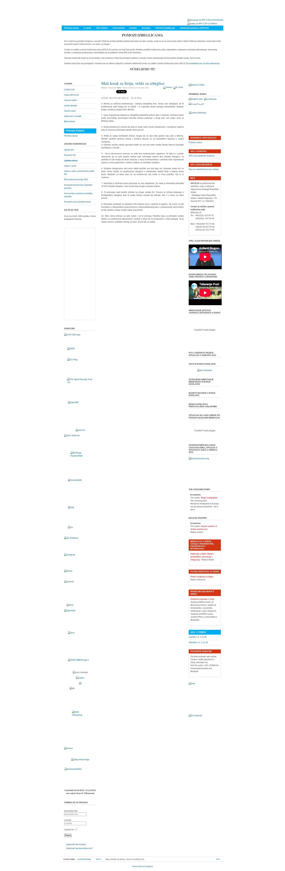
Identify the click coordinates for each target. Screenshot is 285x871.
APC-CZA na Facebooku (212, 20)
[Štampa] (168, 87)
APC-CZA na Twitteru (207, 23)
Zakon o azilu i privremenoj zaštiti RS (79, 172)
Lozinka (67, 820)
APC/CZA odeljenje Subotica (201, 156)
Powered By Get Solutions (142, 866)
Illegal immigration (209, 498)
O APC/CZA (69, 90)
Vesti (119, 88)
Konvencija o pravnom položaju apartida (78, 195)
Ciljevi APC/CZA (71, 95)
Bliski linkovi (69, 121)
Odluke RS (69, 150)
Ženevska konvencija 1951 (76, 179)
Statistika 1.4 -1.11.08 (198, 642)
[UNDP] (80, 678)
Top (218, 859)
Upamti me (69, 829)
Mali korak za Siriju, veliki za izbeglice (132, 83)
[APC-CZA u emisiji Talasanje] (204, 370)
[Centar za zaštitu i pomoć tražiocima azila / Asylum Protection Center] (140, 13)
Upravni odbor (70, 100)
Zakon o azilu (70, 166)
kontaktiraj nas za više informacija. (204, 63)
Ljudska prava (71, 160)
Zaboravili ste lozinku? (76, 844)
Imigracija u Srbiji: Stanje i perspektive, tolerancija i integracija (202, 557)
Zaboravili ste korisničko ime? (79, 848)
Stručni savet (70, 111)
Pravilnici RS (70, 155)
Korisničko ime (70, 811)
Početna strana (71, 136)
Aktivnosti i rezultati (72, 116)
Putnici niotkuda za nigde (201, 577)
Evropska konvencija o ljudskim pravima (78, 186)
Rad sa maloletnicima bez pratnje (204, 169)
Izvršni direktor (70, 106)
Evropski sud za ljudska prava (77, 202)
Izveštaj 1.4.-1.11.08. (198, 637)
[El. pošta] (178, 87)
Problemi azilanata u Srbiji (202, 599)
